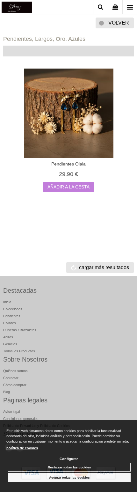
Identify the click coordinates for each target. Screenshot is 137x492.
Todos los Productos (19, 351)
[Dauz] (17, 8)
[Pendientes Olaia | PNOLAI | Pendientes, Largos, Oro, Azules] (68, 113)
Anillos (8, 337)
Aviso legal (11, 412)
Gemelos (10, 344)
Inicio (7, 302)
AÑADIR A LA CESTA (68, 186)
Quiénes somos (15, 371)
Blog (6, 392)
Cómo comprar (14, 385)
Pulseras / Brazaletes (19, 330)
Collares (9, 323)
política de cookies (22, 448)
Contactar (10, 378)
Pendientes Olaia (68, 163)
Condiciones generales (21, 419)
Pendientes (11, 316)
